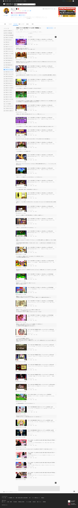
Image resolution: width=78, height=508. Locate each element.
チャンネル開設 (28, 501)
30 (24, 10)
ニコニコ (8, 4)
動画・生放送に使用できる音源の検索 (21, 497)
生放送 (27, 24)
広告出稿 (34, 501)
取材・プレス (39, 501)
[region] (8, 69)
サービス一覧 (4, 497)
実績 (32, 24)
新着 (5, 24)
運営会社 (42, 497)
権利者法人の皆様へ (21, 501)
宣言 (29, 497)
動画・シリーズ (21, 24)
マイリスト (16, 24)
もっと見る (28, 18)
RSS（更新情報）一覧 (11, 497)
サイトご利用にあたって (36, 497)
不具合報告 (15, 501)
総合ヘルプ (3, 501)
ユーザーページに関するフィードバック (11, 491)
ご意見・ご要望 (9, 501)
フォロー (10, 24)
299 (28, 10)
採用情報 (44, 501)
